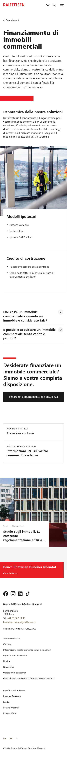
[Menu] (62, 5)
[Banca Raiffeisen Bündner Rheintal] (14, 5)
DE (4, 738)
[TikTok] (27, 593)
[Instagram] (13, 593)
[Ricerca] (54, 5)
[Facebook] (5, 593)
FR (11, 738)
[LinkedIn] (20, 593)
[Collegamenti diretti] (48, 5)
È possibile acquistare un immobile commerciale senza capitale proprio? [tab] (30, 334)
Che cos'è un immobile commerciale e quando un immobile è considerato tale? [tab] (25, 316)
